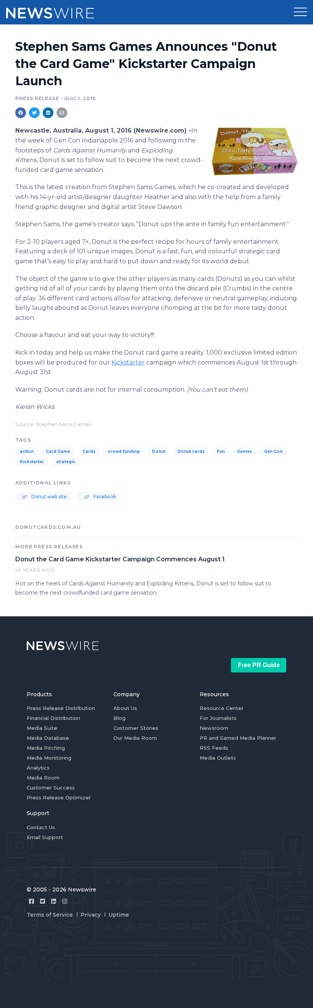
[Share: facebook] (20, 112)
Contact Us (41, 827)
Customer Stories (135, 728)
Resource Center (222, 708)
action (27, 451)
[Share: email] (62, 112)
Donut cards (191, 451)
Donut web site (48, 496)
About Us (125, 708)
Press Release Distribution (61, 708)
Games (244, 451)
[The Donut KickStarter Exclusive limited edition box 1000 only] (255, 151)
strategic (66, 461)
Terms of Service (50, 914)
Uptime (118, 914)
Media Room (43, 778)
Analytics (38, 768)
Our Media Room (135, 738)
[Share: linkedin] (48, 112)
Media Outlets (218, 758)
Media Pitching (46, 748)
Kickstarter (32, 461)
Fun (221, 451)
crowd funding (124, 451)
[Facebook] (31, 901)
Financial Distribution (53, 718)
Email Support (45, 837)
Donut (158, 451)
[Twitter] (42, 901)
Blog (119, 718)
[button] (300, 12)
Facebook (104, 496)
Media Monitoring (49, 758)
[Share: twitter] (34, 112)
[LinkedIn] (53, 901)
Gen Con (273, 451)
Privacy (91, 914)
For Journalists (218, 718)
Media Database (48, 738)
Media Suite (42, 728)
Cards (88, 451)
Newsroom (214, 728)
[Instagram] (64, 901)
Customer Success (51, 787)
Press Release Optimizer (59, 797)
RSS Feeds (214, 748)
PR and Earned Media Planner (238, 738)
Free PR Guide (259, 665)
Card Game (58, 451)
